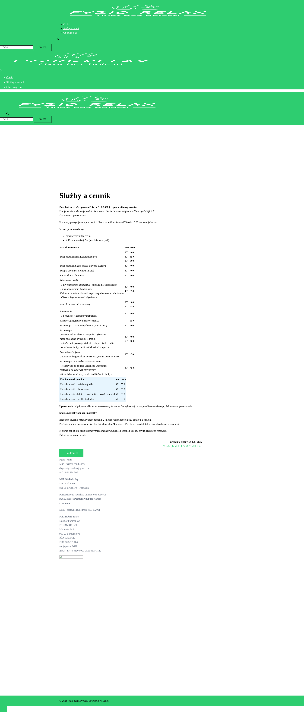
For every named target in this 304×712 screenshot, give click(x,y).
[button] (60, 39)
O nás (66, 24)
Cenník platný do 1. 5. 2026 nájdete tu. (182, 446)
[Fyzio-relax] (138, 17)
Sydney (105, 700)
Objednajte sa (70, 32)
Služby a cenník (71, 28)
